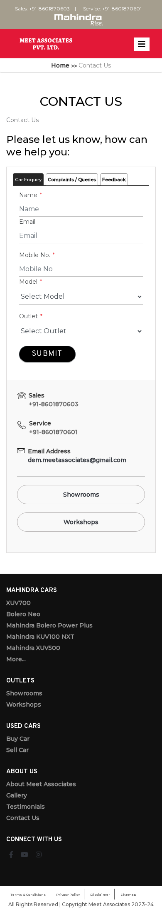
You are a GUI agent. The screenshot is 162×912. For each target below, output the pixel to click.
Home (60, 65)
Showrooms (81, 494)
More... (16, 659)
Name (29, 195)
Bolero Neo (23, 614)
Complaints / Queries (72, 179)
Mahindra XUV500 (33, 648)
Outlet (29, 316)
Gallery (16, 795)
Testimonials (25, 806)
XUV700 (18, 603)
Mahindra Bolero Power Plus (49, 625)
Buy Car (17, 738)
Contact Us (22, 818)
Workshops (81, 522)
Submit (47, 354)
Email (27, 221)
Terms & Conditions (28, 894)
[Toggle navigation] (141, 44)
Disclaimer (100, 894)
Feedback (114, 179)
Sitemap (128, 894)
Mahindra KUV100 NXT (40, 636)
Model (29, 281)
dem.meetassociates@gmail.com (77, 460)
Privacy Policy (68, 894)
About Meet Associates (41, 784)
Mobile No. (35, 255)
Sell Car (17, 750)
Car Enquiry (28, 179)
